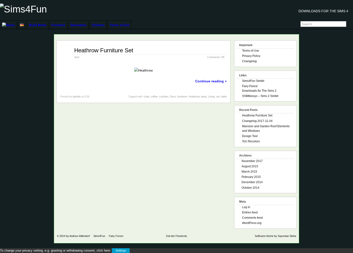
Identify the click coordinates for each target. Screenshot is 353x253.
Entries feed (250, 212)
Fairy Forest (116, 236)
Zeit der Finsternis (176, 236)
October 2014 (250, 187)
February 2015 (251, 177)
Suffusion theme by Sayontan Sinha (275, 236)
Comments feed (252, 217)
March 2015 (249, 171)
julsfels (77, 96)
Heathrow (194, 96)
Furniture (58, 25)
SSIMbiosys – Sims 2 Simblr (260, 96)
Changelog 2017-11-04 (257, 121)
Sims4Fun (99, 236)
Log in (246, 207)
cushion (163, 96)
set (218, 96)
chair (146, 96)
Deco (173, 96)
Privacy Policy (251, 56)
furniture (182, 96)
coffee (154, 96)
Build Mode (37, 25)
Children (98, 25)
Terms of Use (119, 25)
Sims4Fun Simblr (253, 81)
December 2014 (252, 182)
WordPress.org (252, 223)
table (224, 96)
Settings (121, 250)
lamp (204, 96)
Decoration (78, 25)
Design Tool (250, 136)
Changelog (249, 61)
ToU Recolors (251, 141)
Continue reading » (211, 81)
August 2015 (250, 166)
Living (211, 96)
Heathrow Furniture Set (103, 50)
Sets (76, 57)
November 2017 (252, 161)
